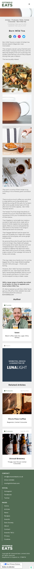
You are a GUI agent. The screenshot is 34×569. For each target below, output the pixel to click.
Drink (21, 20)
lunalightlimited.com (12, 483)
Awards (7, 519)
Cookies (7, 539)
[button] (29, 4)
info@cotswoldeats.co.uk (13, 477)
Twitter (7, 498)
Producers (15, 20)
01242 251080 (9, 480)
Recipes (7, 516)
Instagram (8, 491)
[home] (7, 4)
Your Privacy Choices (13, 564)
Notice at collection (8, 567)
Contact (7, 529)
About (6, 526)
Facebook (8, 494)
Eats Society (8, 522)
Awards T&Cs (9, 532)
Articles (7, 20)
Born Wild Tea (21, 21)
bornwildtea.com (8, 294)
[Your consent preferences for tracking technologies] (31, 567)
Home (6, 506)
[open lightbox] (17, 77)
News (6, 512)
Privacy (7, 536)
